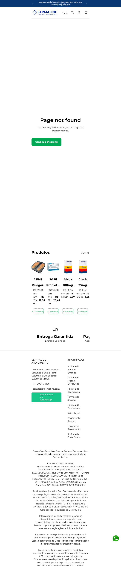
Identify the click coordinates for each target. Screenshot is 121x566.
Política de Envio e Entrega (73, 369)
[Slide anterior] (32, 3)
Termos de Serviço (73, 398)
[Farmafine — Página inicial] (45, 13)
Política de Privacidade (73, 406)
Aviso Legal (73, 413)
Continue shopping (46, 141)
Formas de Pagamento (74, 428)
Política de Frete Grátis (73, 436)
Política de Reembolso (73, 390)
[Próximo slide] (86, 3)
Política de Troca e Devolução (73, 380)
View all (85, 253)
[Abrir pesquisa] (72, 12)
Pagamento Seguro (74, 420)
